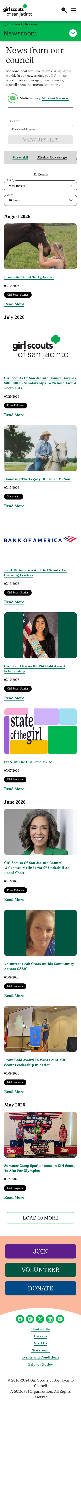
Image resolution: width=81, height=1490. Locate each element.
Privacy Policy (40, 1364)
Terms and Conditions (40, 1357)
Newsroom (40, 1350)
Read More (14, 304)
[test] (13, 102)
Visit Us (40, 1343)
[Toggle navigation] (74, 10)
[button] (64, 10)
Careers (40, 1336)
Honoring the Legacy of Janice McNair (37, 479)
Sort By (11, 180)
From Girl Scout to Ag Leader (29, 277)
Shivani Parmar (55, 98)
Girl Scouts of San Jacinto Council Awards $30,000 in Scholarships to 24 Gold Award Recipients (40, 383)
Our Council (15, 24)
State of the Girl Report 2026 (29, 762)
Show (10, 195)
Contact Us (40, 1329)
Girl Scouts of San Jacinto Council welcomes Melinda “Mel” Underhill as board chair (36, 868)
